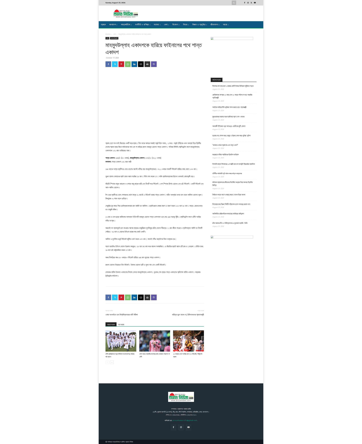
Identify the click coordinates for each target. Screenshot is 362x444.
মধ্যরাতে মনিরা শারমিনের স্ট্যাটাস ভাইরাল (225, 154)
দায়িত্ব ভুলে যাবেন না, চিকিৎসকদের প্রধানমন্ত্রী (188, 314)
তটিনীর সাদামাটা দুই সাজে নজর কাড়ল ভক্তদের (227, 173)
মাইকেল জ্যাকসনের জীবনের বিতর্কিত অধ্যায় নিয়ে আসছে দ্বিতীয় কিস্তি (232, 183)
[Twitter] (251, 3)
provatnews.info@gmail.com (185, 420)
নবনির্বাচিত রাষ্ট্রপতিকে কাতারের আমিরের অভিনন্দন (228, 213)
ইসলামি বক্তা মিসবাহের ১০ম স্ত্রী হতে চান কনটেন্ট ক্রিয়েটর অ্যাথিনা (233, 164)
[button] (234, 3)
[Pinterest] (121, 64)
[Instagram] (248, 3)
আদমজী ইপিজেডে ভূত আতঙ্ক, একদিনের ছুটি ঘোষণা (228, 126)
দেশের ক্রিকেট (114, 38)
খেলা (114, 34)
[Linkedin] (134, 64)
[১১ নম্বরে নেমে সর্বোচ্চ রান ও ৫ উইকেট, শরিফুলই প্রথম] (188, 341)
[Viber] (154, 64)
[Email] (141, 64)
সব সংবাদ (121, 324)
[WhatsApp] (128, 64)
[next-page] (112, 362)
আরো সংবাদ (111, 324)
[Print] (147, 64)
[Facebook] (244, 3)
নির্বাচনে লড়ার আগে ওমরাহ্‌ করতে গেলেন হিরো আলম (228, 195)
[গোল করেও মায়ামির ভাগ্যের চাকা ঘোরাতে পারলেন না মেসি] (154, 341)
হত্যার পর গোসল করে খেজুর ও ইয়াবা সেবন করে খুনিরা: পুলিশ (231, 135)
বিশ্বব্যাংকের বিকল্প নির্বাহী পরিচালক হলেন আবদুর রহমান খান (231, 204)
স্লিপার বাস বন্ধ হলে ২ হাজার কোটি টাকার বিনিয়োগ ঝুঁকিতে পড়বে (233, 86)
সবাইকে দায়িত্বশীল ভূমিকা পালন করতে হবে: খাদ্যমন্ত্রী (229, 107)
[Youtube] (255, 3)
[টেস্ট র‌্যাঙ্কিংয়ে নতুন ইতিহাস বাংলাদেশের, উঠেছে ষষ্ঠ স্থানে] (120, 341)
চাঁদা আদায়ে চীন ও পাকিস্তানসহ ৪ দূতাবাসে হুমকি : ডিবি (229, 223)
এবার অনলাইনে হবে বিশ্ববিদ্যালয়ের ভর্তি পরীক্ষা (121, 314)
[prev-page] (107, 362)
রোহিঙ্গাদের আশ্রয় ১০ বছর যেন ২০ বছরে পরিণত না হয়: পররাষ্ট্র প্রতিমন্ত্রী (232, 96)
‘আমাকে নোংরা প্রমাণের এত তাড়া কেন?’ (225, 145)
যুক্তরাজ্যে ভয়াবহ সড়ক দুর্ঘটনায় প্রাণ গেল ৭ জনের (228, 116)
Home (107, 34)
